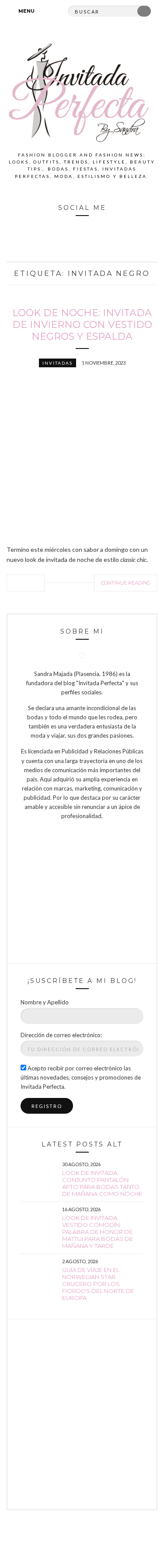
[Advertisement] (82, 1414)
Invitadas (57, 363)
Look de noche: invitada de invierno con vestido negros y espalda (82, 324)
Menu (26, 11)
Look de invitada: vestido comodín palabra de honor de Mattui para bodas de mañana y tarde (97, 1231)
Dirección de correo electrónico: (61, 1034)
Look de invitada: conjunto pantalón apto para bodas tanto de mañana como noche (102, 1183)
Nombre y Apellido (45, 1002)
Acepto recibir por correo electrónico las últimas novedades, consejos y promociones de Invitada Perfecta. (81, 1077)
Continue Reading (125, 583)
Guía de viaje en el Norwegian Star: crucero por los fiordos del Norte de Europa (98, 1283)
